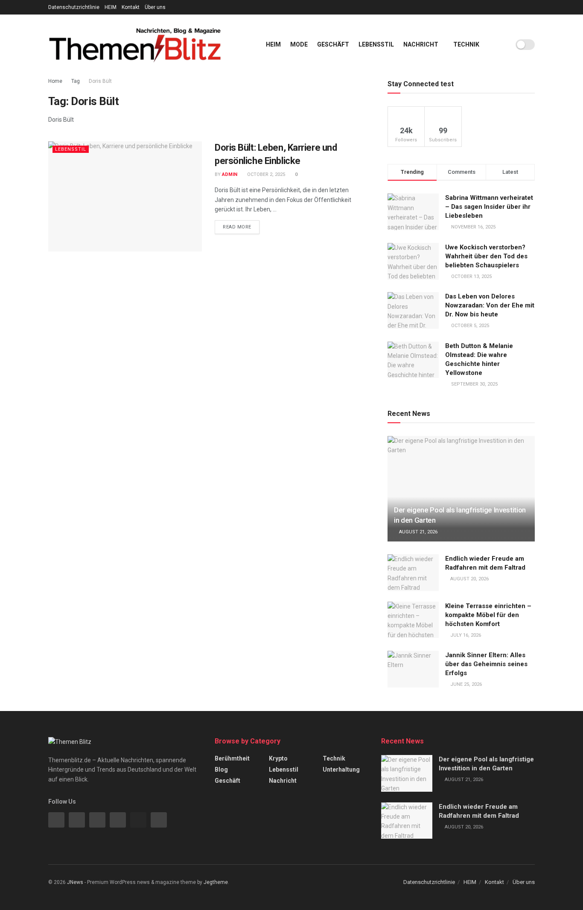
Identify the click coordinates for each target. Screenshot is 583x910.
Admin (229, 174)
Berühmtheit (232, 758)
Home (55, 81)
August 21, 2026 (417, 532)
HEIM (111, 7)
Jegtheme (216, 882)
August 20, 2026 (469, 579)
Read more (237, 227)
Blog (221, 769)
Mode (299, 44)
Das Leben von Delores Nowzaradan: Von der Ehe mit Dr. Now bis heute (489, 305)
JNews (75, 882)
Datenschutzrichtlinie (73, 7)
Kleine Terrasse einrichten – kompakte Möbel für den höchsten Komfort (488, 615)
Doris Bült (100, 81)
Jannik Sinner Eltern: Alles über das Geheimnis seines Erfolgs (486, 664)
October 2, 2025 (265, 174)
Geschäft (333, 44)
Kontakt (131, 7)
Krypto (278, 758)
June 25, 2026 (465, 684)
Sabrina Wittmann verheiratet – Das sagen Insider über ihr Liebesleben (489, 206)
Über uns (155, 7)
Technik (466, 44)
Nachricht (420, 44)
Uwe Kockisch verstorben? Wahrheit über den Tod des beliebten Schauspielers (486, 256)
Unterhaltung (341, 769)
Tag (75, 81)
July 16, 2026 (465, 635)
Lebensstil (376, 44)
